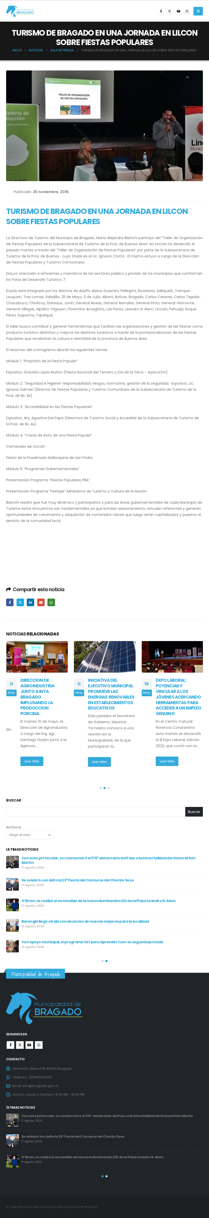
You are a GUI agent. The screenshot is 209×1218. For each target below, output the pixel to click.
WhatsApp (51, 602)
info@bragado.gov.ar (41, 1086)
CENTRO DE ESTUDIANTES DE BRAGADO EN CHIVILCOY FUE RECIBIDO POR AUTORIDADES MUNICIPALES (172, 697)
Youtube (29, 1045)
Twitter (20, 602)
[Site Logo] (20, 11)
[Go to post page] (37, 657)
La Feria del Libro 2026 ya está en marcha (57, 919)
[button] (198, 11)
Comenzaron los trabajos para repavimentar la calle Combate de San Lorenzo (91, 899)
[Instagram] (187, 11)
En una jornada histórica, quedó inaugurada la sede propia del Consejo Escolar (91, 858)
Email (41, 602)
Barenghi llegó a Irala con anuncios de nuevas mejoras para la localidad (79, 1116)
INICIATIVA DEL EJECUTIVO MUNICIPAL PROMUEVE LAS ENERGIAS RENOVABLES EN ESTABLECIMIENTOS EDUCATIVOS (43, 694)
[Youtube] (178, 11)
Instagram (39, 1045)
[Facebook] (161, 11)
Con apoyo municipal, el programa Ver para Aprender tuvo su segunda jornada (85, 1136)
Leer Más (31, 762)
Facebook (10, 602)
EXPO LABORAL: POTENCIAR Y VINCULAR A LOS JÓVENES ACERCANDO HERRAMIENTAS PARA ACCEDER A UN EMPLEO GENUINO (111, 697)
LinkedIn (30, 602)
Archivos (13, 827)
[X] (169, 11)
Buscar (13, 800)
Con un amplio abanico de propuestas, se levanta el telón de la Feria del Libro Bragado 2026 (102, 940)
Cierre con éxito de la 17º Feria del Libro (55, 878)
